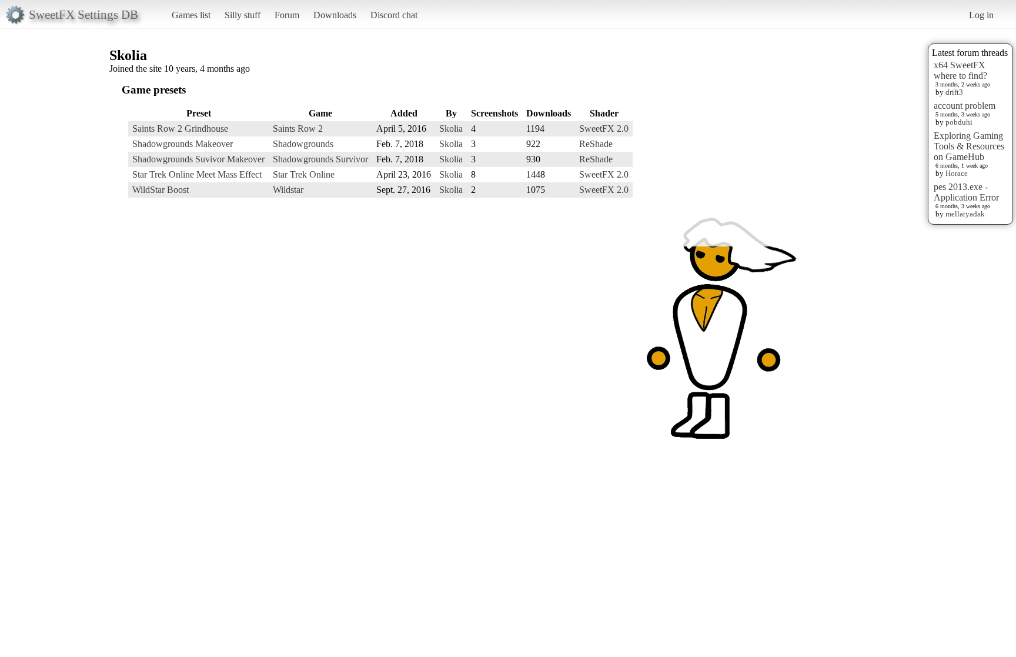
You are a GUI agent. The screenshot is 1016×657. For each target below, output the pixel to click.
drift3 (954, 92)
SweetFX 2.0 (604, 129)
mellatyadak (965, 213)
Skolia (451, 129)
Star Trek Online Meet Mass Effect (197, 174)
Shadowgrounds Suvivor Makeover (198, 159)
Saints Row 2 (298, 129)
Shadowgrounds (303, 144)
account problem (964, 106)
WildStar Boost (160, 190)
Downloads (334, 15)
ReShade (596, 144)
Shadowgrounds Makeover (182, 144)
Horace (956, 173)
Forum (287, 15)
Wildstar (288, 190)
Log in (981, 15)
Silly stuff (242, 15)
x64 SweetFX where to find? (960, 70)
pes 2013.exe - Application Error (966, 192)
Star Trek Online (304, 174)
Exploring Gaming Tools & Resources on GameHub (969, 146)
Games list (191, 15)
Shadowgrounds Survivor (320, 159)
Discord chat (393, 15)
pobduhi (958, 122)
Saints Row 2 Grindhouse (180, 129)
